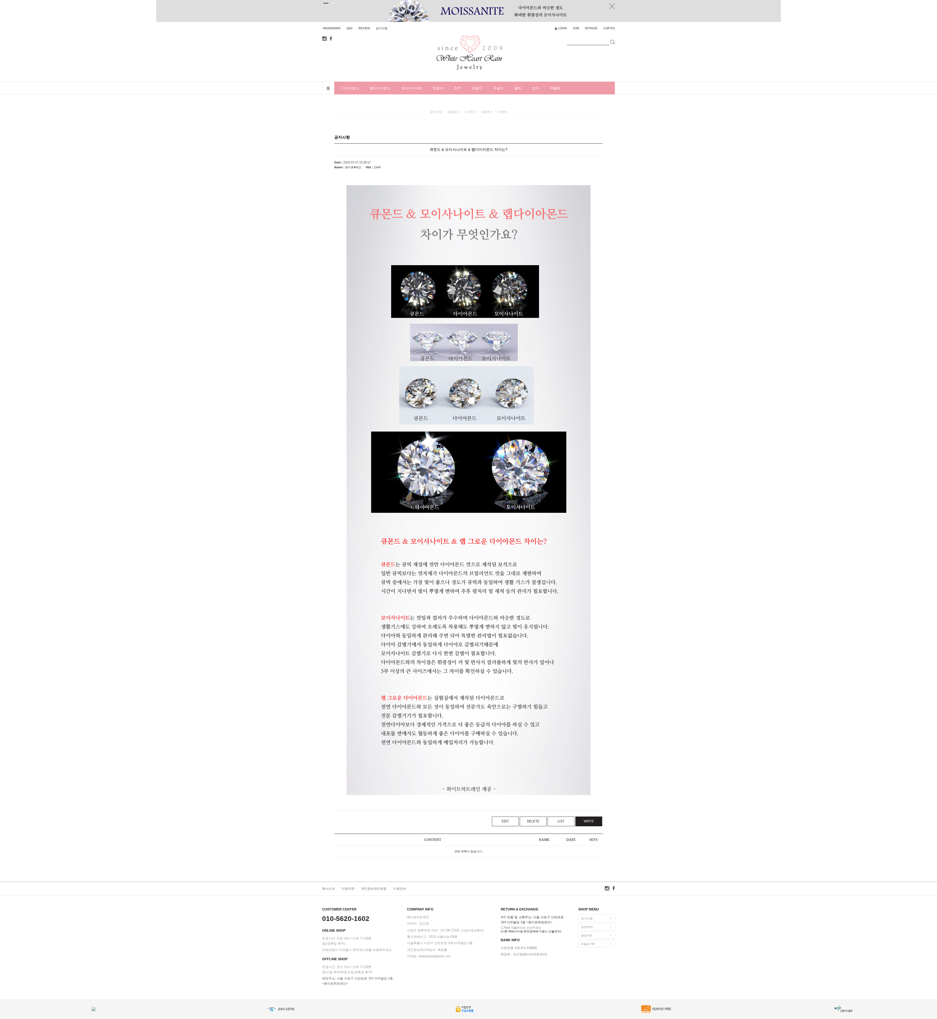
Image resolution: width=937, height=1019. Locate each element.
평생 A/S (586, 935)
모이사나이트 (411, 88)
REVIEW (364, 28)
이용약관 (348, 888)
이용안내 (399, 888)
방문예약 (587, 927)
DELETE (533, 821)
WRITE (589, 821)
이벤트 (502, 112)
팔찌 (517, 88)
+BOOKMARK (331, 28)
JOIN (576, 28)
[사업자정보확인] (472, 930)
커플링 (555, 88)
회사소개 (328, 888)
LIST (561, 821)
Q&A (349, 28)
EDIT (505, 821)
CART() (609, 28)
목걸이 (477, 88)
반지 (535, 88)
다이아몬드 (350, 88)
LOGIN (562, 28)
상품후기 (487, 112)
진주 (457, 88)
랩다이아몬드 (380, 88)
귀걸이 (498, 88)
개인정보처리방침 (374, 888)
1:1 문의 (470, 112)
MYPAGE (591, 28)
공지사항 (381, 28)
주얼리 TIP (588, 944)
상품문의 (453, 112)
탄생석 (438, 88)
